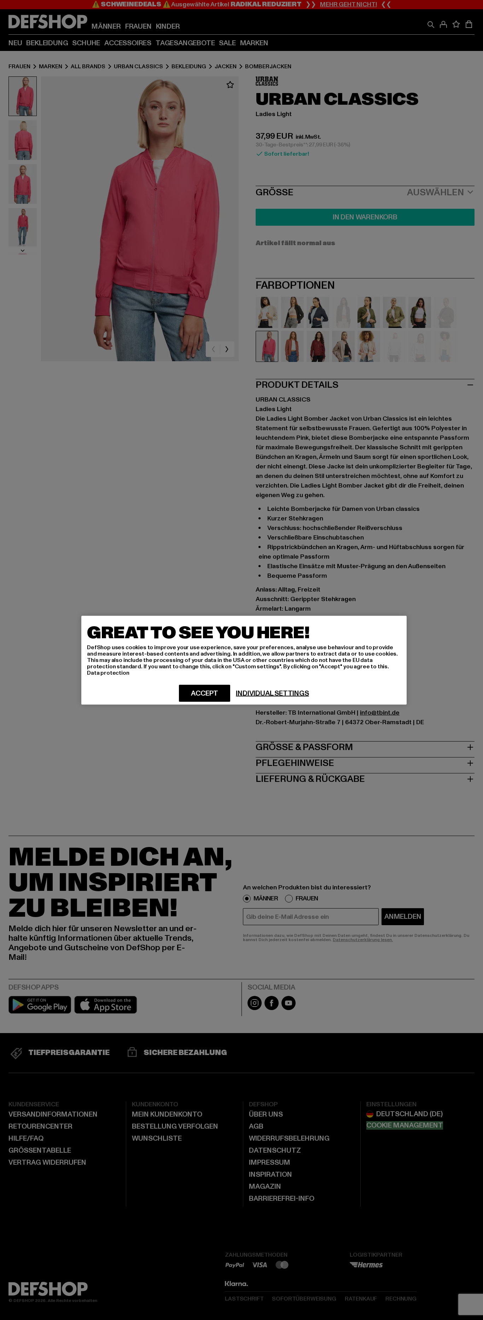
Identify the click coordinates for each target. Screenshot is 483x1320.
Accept (204, 693)
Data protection (108, 672)
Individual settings (272, 693)
